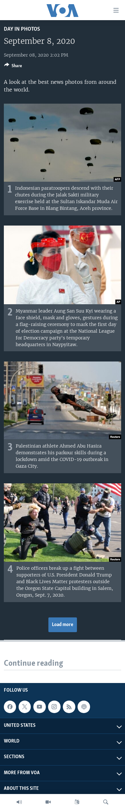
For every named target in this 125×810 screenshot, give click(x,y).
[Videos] (48, 802)
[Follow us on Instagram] (54, 707)
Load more (62, 624)
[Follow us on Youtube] (39, 707)
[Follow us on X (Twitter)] (25, 707)
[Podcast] (84, 707)
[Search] (105, 802)
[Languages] (77, 802)
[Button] (13, 67)
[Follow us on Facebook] (10, 707)
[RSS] (69, 707)
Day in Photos (22, 29)
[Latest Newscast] (19, 802)
